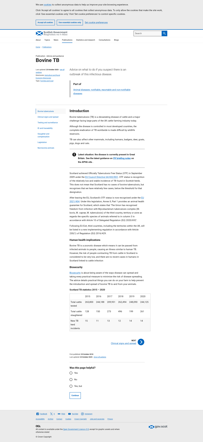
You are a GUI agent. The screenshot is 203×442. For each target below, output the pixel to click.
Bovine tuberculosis (46, 111)
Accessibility (40, 419)
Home (38, 47)
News (56, 40)
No (75, 379)
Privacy (110, 419)
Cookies (68, 419)
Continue (75, 395)
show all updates (100, 357)
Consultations (104, 40)
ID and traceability (45, 128)
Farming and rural (46, 81)
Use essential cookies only (70, 22)
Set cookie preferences (96, 22)
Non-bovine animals (46, 148)
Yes (76, 373)
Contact (59, 419)
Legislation (42, 142)
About (38, 40)
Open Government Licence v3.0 (76, 429)
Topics (47, 40)
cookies (47, 4)
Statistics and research (85, 40)
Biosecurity (75, 272)
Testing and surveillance (48, 122)
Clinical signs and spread (48, 117)
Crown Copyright (80, 419)
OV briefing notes (122, 158)
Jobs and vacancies (97, 419)
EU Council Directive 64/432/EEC (101, 177)
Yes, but (78, 386)
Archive (50, 419)
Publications (67, 40)
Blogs (116, 40)
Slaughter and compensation (43, 135)
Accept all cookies (45, 22)
